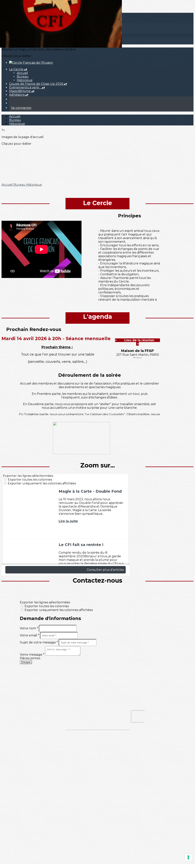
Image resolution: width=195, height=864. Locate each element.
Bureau (23, 76)
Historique (25, 80)
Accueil (22, 73)
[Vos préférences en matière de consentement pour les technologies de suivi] (188, 857)
